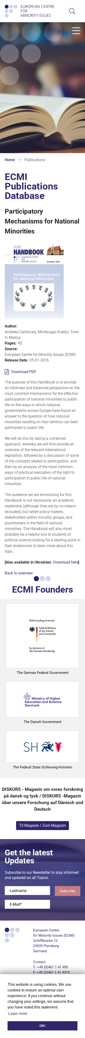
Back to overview (19, 573)
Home (10, 160)
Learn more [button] (17, 1014)
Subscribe (67, 891)
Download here (65, 562)
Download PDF (23, 372)
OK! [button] (42, 1026)
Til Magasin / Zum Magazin (42, 825)
